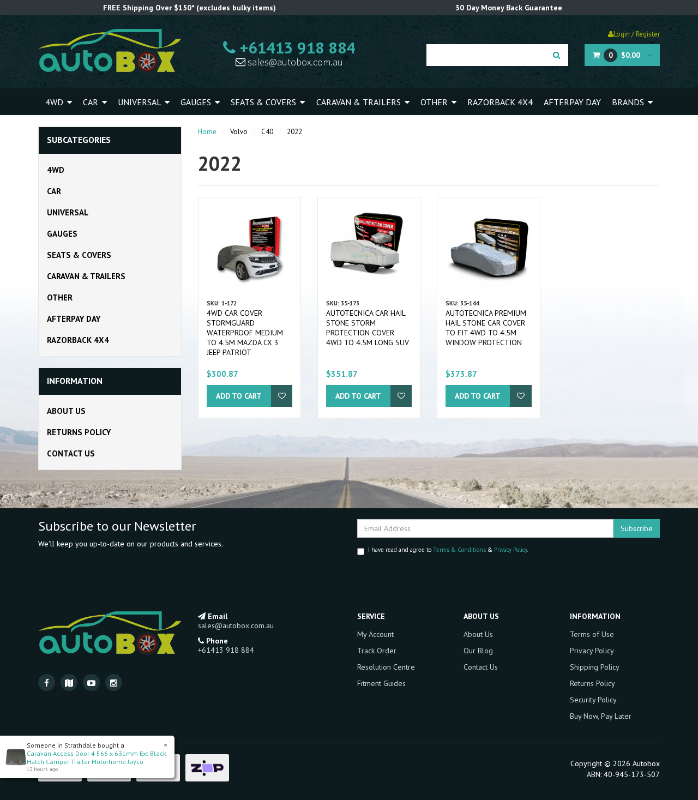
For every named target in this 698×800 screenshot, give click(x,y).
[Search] (556, 55)
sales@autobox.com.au (294, 62)
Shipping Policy (594, 667)
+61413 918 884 (296, 47)
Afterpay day (572, 102)
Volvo (239, 131)
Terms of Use (592, 634)
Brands (629, 102)
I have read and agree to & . (448, 550)
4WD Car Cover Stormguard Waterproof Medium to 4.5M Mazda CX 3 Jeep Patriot (245, 332)
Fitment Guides (381, 683)
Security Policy (593, 700)
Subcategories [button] (79, 140)
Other (435, 102)
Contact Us (71, 453)
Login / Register (636, 34)
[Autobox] (109, 50)
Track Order (376, 650)
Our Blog (478, 650)
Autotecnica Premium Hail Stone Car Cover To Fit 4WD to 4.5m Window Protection (486, 327)
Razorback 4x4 (500, 102)
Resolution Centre (386, 667)
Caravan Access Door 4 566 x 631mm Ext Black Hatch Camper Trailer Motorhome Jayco (96, 757)
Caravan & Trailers (359, 102)
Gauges (196, 102)
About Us (66, 411)
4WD (55, 102)
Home (207, 131)
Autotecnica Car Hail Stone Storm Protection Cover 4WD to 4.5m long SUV (367, 327)
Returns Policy (79, 432)
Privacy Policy (510, 550)
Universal (140, 102)
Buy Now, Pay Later (600, 716)
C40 (267, 131)
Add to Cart (239, 396)
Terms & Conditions (459, 550)
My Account (375, 634)
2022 (294, 131)
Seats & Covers (264, 102)
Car (91, 102)
